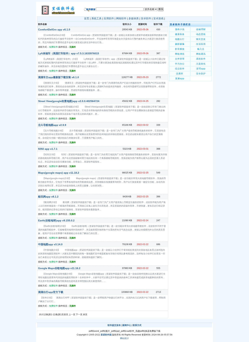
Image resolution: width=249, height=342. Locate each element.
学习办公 (179, 63)
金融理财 (201, 29)
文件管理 (179, 59)
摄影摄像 (179, 44)
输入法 (200, 49)
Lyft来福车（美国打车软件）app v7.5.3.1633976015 (68, 53)
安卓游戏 (158, 18)
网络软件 (121, 18)
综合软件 (179, 68)
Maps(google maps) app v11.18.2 (58, 172)
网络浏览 (179, 54)
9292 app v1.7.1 (47, 148)
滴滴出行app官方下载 (50, 292)
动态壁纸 (201, 34)
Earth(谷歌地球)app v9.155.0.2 (56, 220)
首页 (86, 18)
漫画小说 (179, 29)
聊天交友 (201, 39)
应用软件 (109, 18)
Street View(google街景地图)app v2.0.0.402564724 (68, 101)
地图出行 (179, 39)
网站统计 (124, 338)
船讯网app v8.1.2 (48, 196)
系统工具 (96, 18)
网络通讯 (201, 54)
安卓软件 (146, 18)
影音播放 (179, 49)
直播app (179, 78)
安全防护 (201, 73)
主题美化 (201, 63)
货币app (200, 68)
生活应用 (201, 44)
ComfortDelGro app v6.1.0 (54, 29)
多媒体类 (134, 18)
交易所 (179, 73)
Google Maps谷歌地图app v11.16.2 (59, 268)
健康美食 (179, 34)
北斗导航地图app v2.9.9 (52, 125)
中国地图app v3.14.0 (50, 244)
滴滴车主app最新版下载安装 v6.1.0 (58, 77)
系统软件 (201, 59)
